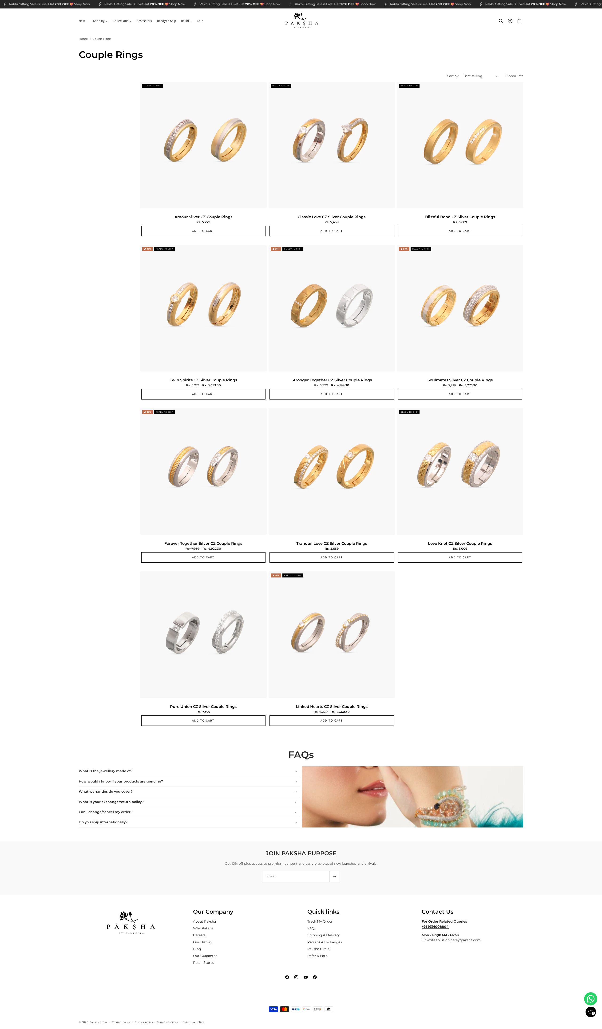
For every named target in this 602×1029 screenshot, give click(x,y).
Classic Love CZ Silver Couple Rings (331, 217)
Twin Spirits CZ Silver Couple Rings (203, 380)
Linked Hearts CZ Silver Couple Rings (332, 707)
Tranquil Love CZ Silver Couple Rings (331, 543)
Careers (199, 935)
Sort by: (453, 76)
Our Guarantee (205, 956)
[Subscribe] (334, 876)
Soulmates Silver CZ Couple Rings (460, 380)
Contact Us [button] (437, 912)
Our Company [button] (213, 912)
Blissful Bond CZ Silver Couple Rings (460, 217)
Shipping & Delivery (323, 935)
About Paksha (204, 922)
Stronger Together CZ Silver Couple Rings (332, 380)
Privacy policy (144, 1022)
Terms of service (167, 1022)
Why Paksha (203, 928)
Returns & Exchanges (324, 942)
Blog (197, 949)
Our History (202, 942)
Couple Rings (101, 38)
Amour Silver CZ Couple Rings (203, 217)
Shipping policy (193, 1022)
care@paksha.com (466, 940)
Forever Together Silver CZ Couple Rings (203, 543)
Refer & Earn (317, 956)
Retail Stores (203, 963)
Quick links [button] (323, 912)
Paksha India (98, 1022)
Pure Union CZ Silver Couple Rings (203, 707)
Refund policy (121, 1022)
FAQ (311, 928)
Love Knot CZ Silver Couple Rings (460, 543)
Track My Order (320, 922)
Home (83, 38)
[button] (83, 21)
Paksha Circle (318, 949)
